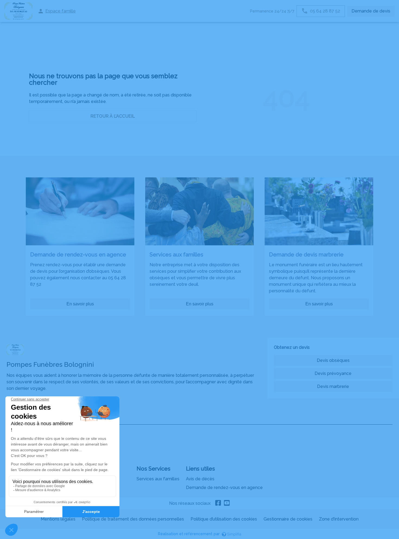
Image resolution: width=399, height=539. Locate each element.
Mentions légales (58, 519)
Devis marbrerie (333, 386)
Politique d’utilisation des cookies (224, 519)
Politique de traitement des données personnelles (133, 519)
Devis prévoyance (333, 373)
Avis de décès (200, 478)
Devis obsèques (333, 360)
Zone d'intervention (339, 519)
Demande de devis (371, 11)
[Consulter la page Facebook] (218, 503)
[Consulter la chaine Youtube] (227, 503)
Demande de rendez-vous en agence (224, 487)
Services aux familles (158, 478)
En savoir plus (80, 304)
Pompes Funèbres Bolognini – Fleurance (48, 419)
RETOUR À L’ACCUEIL (112, 116)
